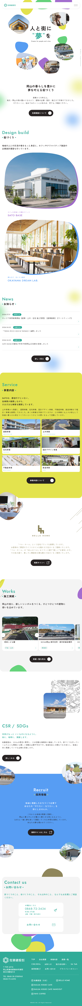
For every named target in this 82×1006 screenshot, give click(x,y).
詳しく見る (39, 358)
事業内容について (37, 480)
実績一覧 (65, 959)
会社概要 (42, 959)
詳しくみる (10, 758)
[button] (3, 635)
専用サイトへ (39, 562)
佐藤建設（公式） (41, 980)
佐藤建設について (39, 113)
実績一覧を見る (39, 659)
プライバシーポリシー (69, 969)
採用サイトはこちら (39, 832)
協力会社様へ (61, 964)
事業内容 (54, 959)
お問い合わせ (33, 924)
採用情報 (35, 969)
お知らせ (48, 964)
